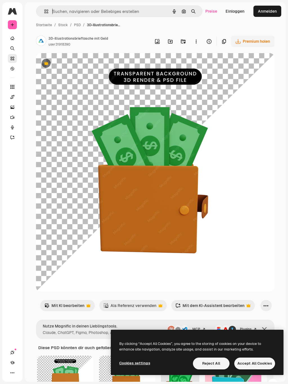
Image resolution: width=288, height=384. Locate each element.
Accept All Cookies (254, 363)
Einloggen (235, 11)
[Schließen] (264, 329)
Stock (63, 25)
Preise (211, 11)
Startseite (44, 25)
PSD (77, 25)
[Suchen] (12, 48)
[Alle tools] (12, 86)
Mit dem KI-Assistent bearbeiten (210, 307)
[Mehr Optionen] (196, 41)
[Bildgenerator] (12, 107)
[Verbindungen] (12, 352)
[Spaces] (12, 96)
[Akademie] (12, 362)
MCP (196, 329)
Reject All (211, 363)
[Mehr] (12, 372)
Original (72, 64)
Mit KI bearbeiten (64, 307)
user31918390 (59, 44)
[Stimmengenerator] (12, 127)
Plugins (245, 329)
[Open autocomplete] (44, 11)
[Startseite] (12, 38)
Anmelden (267, 11)
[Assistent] (12, 137)
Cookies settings (134, 363)
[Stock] (12, 58)
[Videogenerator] (12, 117)
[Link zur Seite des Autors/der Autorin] (41, 42)
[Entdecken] (12, 68)
